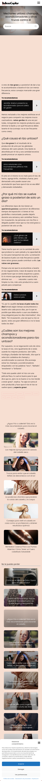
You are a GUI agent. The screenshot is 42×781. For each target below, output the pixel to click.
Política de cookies (9, 778)
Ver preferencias (21, 775)
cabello (19, 393)
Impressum (35, 778)
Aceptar (21, 764)
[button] (39, 743)
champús (28, 393)
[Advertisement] (21, 59)
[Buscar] (35, 26)
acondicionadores (9, 393)
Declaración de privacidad (23, 778)
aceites (15, 279)
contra (36, 393)
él (3, 397)
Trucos (21, 397)
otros (14, 397)
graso (8, 397)
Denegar (21, 769)
